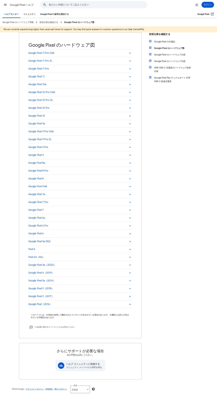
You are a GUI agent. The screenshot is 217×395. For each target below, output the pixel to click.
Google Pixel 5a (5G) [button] (39, 241)
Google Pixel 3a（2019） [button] (41, 280)
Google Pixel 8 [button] (36, 178)
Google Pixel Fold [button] (37, 186)
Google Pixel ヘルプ (22, 5)
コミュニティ (29, 14)
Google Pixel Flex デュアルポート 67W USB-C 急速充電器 (172, 79)
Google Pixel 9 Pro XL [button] (40, 139)
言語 (75, 385)
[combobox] (98, 4)
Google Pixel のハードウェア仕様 (169, 54)
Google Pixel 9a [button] (36, 123)
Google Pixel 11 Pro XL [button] (40, 60)
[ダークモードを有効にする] (93, 389)
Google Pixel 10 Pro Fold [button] (41, 92)
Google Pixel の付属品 (164, 41)
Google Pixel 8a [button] (36, 162)
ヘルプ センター (11, 14)
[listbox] (80, 389)
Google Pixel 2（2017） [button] (41, 296)
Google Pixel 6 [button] (36, 233)
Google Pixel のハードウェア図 (169, 48)
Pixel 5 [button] (31, 249)
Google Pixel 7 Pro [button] (38, 202)
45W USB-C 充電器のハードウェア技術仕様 (172, 69)
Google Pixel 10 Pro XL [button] (40, 100)
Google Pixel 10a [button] (37, 84)
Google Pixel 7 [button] (36, 210)
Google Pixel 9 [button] (36, 155)
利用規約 (49, 389)
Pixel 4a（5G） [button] (36, 257)
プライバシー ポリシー (35, 389)
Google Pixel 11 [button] (36, 76)
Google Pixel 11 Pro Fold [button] (41, 53)
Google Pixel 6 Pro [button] (38, 225)
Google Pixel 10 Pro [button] (39, 107)
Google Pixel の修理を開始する (54, 14)
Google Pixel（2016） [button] (40, 304)
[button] (5, 4)
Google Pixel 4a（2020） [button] (42, 264)
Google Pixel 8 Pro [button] (38, 170)
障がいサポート (60, 389)
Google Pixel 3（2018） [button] (41, 288)
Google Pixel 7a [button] (36, 194)
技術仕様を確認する (159, 34)
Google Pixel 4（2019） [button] (41, 272)
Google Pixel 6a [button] (36, 217)
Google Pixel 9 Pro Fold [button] (40, 131)
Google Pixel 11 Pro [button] (38, 68)
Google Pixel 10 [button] (36, 115)
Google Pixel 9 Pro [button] (38, 147)
